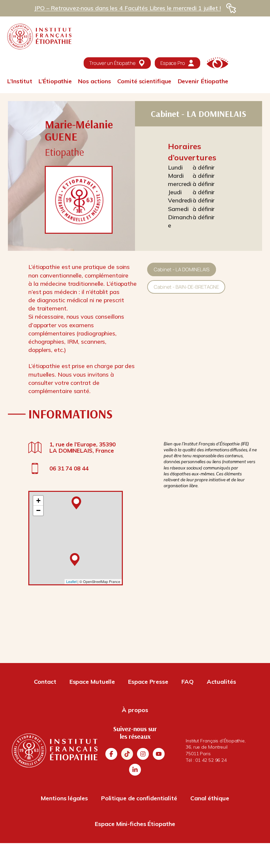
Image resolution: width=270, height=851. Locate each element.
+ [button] (38, 500)
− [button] (38, 510)
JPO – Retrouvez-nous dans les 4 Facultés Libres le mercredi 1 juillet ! (127, 8)
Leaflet (71, 581)
